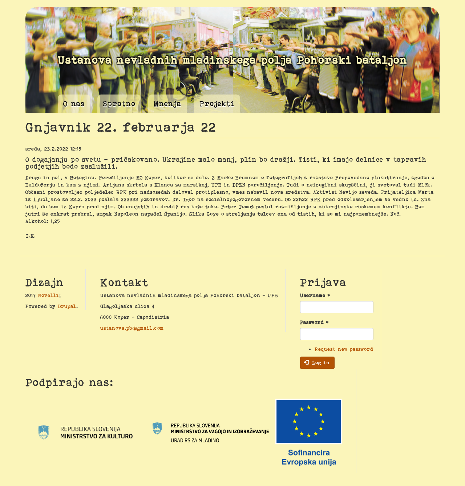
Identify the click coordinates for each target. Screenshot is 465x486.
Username (315, 295)
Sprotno (119, 104)
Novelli (48, 295)
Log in (320, 362)
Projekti (217, 104)
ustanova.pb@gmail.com (132, 328)
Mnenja (167, 104)
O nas (74, 104)
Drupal (67, 306)
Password (314, 322)
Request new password (344, 349)
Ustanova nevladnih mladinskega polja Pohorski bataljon (233, 60)
